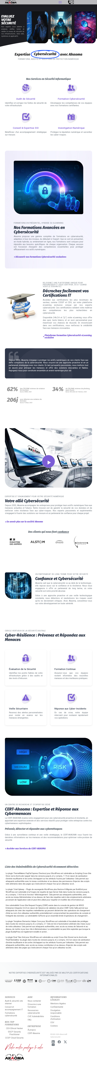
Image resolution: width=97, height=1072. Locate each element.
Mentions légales (58, 1003)
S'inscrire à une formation (34, 1005)
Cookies (54, 1026)
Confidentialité (56, 1007)
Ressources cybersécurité (34, 1011)
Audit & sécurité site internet (14, 1002)
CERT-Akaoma (34, 1033)
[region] (48, 24)
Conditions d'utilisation (55, 1017)
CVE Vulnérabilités (36, 1016)
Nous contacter (34, 1001)
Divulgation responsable (56, 1011)
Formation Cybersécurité (71, 98)
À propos (32, 1030)
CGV (52, 1022)
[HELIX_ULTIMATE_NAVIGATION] (60, 2)
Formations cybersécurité (11, 1014)
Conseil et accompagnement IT (14, 1008)
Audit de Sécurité (25, 98)
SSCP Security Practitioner (14, 1033)
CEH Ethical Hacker (14, 1028)
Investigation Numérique (71, 127)
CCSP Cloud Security (14, 1038)
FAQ (29, 1020)
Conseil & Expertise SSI (26, 127)
